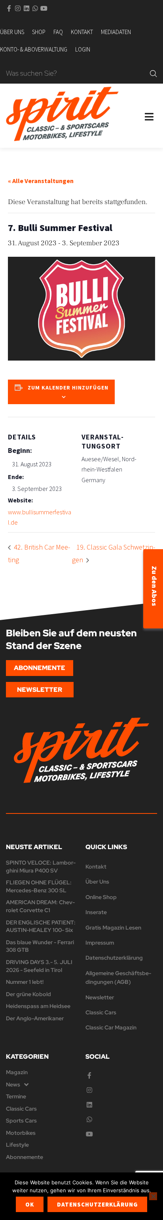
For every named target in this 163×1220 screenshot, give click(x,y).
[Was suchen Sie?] (76, 74)
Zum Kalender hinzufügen (68, 387)
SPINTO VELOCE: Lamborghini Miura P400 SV (41, 866)
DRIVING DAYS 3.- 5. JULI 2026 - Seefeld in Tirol (39, 966)
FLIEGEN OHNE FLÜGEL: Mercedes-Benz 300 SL (39, 886)
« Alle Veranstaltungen (41, 181)
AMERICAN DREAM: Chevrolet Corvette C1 (40, 906)
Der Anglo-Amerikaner (35, 1018)
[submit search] (153, 73)
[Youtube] (44, 8)
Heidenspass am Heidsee (38, 1006)
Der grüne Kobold (28, 994)
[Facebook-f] (9, 8)
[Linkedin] (26, 8)
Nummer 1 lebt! (25, 981)
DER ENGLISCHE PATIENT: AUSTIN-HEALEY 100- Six (41, 926)
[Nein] (153, 1196)
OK (29, 1204)
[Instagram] (18, 8)
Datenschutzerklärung (97, 1204)
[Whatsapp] (35, 8)
